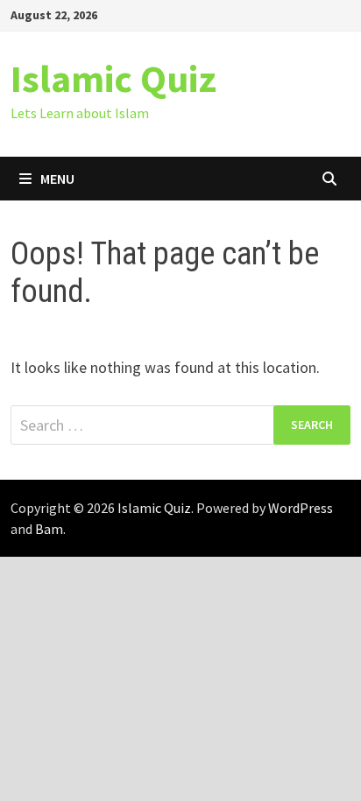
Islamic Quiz (113, 78)
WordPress (300, 507)
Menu (57, 178)
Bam (49, 529)
